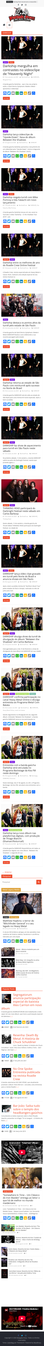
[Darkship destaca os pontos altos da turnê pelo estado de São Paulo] (22, 295)
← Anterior (7, 872)
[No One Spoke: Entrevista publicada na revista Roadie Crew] (7, 1068)
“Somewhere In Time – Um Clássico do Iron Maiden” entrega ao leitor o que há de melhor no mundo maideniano (21, 1199)
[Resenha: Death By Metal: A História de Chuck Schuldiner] (7, 1034)
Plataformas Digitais (22, 694)
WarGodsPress (25, 77)
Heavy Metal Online (8, 710)
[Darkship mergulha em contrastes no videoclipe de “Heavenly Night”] (22, 37)
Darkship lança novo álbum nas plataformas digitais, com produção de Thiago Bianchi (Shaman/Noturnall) (21, 837)
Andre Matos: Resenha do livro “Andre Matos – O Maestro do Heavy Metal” (24, 1250)
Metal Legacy (14, 917)
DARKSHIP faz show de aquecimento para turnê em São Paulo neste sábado (22, 448)
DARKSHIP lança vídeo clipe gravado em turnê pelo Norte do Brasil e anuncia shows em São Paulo (22, 576)
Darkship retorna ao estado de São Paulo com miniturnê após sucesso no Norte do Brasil (21, 385)
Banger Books (8, 1191)
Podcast (32, 694)
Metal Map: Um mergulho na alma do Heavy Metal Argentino (27, 961)
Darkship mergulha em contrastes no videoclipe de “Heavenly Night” (21, 70)
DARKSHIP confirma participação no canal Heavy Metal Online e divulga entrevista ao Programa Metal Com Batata (21, 700)
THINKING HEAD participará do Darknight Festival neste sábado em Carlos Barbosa (21, 511)
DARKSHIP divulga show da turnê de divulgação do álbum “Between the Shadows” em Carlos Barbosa (22, 639)
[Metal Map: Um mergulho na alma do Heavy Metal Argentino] (8, 959)
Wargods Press (7, 80)
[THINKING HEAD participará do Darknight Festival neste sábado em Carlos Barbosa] (22, 480)
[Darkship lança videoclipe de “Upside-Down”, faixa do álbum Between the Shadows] (22, 107)
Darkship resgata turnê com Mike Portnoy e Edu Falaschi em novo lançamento (20, 200)
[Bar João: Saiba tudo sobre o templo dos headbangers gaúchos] (7, 1105)
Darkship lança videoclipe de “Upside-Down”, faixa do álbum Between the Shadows (19, 137)
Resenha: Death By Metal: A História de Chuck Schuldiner (26, 1038)
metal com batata (20, 710)
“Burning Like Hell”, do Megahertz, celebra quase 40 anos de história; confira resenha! (27, 973)
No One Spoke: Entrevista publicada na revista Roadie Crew (26, 1074)
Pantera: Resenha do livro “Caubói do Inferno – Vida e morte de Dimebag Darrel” (28, 1240)
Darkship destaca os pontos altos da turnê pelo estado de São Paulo (22, 324)
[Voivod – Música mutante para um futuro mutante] (8, 948)
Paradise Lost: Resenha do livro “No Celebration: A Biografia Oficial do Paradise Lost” (23, 1262)
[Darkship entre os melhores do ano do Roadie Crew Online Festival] (22, 235)
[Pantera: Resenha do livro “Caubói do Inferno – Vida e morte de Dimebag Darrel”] (8, 1237)
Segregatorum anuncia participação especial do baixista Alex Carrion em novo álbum (21, 1001)
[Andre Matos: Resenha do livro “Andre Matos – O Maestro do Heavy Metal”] (4, 1248)
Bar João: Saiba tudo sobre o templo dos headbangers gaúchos (27, 1109)
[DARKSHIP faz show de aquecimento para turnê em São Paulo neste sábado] (22, 418)
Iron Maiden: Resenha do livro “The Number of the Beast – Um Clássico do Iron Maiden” (28, 1228)
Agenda (6, 259)
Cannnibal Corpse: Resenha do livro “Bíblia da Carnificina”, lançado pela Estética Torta (24, 1272)
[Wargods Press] (4, 25)
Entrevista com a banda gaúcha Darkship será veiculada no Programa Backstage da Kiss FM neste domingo (19, 769)
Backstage (34, 776)
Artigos (6, 917)
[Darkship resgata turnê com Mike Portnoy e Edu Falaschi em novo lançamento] (22, 169)
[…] (11, 1016)
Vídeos (11, 62)
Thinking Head (7, 519)
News (5, 62)
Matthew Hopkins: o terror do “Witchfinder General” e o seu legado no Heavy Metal (18, 923)
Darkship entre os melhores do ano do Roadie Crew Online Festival (21, 264)
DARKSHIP (36, 77)
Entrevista (12, 778)
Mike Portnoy (12, 208)
